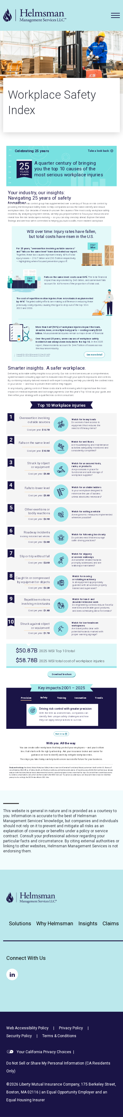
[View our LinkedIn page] (12, 974)
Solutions (20, 923)
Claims (110, 923)
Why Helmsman (54, 923)
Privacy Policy (71, 1028)
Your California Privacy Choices (43, 1052)
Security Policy (19, 1036)
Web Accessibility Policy (27, 1028)
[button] (115, 15)
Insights (87, 923)
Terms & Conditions (59, 1036)
